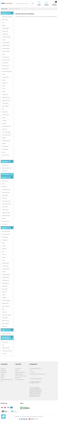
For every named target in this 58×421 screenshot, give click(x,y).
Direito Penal (4, 198)
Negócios (3, 375)
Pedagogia (4, 137)
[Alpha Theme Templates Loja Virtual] (33, 419)
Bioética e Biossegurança (6, 333)
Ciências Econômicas (6, 234)
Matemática (4, 123)
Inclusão (3, 91)
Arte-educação (5, 19)
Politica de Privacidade (20, 375)
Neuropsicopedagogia (6, 132)
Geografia (4, 80)
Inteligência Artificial (6, 97)
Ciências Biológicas (5, 28)
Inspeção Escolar (5, 94)
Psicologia (4, 218)
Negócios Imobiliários (6, 215)
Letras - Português (5, 106)
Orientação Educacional (6, 134)
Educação (3, 368)
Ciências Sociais (5, 31)
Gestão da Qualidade (6, 274)
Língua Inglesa (4, 111)
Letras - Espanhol (5, 103)
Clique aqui (37, 396)
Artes (3, 22)
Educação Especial (5, 57)
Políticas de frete (19, 374)
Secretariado (4, 312)
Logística (3, 294)
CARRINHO (54, 3)
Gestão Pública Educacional (5, 290)
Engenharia (4, 248)
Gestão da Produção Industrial (6, 270)
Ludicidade (4, 120)
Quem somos (18, 377)
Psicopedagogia (5, 149)
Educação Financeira (6, 59)
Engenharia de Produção (6, 168)
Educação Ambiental (6, 45)
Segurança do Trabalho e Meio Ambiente (6, 316)
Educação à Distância (6, 42)
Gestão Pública (5, 286)
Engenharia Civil (5, 165)
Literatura (4, 117)
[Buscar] (32, 3)
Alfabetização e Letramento (7, 16)
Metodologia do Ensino (6, 126)
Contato (17, 370)
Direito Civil (4, 186)
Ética (3, 251)
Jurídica (2, 374)
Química (3, 152)
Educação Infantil (5, 65)
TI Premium (4, 353)
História (3, 85)
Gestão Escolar (5, 82)
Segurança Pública (5, 323)
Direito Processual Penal (6, 203)
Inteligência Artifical (6, 347)
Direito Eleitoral (5, 195)
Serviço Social (4, 224)
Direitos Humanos (5, 209)
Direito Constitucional (6, 189)
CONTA (39, 4)
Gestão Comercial (5, 265)
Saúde (3, 309)
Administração (5, 180)
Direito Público (5, 206)
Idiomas (3, 88)
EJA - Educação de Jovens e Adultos (7, 73)
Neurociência (4, 129)
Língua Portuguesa (5, 114)
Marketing (4, 297)
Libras (3, 108)
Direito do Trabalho (5, 192)
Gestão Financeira (5, 280)
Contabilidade (4, 240)
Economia (4, 245)
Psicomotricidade (5, 146)
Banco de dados (5, 342)
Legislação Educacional (6, 100)
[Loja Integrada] (23, 419)
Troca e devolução (19, 379)
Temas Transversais (5, 155)
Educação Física (5, 62)
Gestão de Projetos (5, 277)
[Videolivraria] (7, 3)
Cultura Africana (5, 34)
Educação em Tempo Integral (6, 53)
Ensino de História (5, 77)
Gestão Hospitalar (5, 283)
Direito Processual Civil (6, 201)
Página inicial (4, 8)
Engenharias (4, 170)
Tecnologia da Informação (7, 350)
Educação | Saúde (5, 68)
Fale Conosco (18, 368)
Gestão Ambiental (5, 263)
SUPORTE (46, 4)
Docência (4, 39)
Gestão (3, 260)
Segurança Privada (5, 320)
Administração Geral (6, 231)
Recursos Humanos (5, 221)
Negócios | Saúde (5, 303)
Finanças (3, 254)
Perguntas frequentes (20, 372)
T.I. (2, 157)
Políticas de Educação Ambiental (6, 142)
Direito (3, 183)
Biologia (3, 25)
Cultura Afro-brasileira (6, 36)
